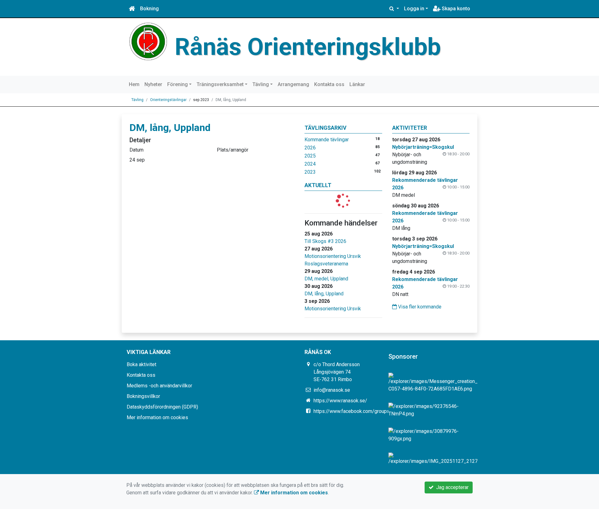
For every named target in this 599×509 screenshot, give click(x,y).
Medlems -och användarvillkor (159, 386)
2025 (310, 156)
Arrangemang (293, 84)
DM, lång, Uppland (323, 294)
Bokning (149, 9)
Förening (177, 84)
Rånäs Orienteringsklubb (308, 47)
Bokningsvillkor (143, 396)
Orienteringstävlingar (168, 100)
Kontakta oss (329, 84)
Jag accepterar (451, 487)
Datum (136, 150)
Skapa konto (455, 9)
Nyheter (153, 84)
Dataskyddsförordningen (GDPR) (162, 407)
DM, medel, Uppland (326, 279)
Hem (134, 84)
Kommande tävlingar (326, 140)
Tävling (260, 84)
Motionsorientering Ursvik (332, 256)
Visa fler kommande (419, 307)
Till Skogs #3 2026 (325, 241)
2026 (310, 148)
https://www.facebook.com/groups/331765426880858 (374, 411)
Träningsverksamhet (220, 84)
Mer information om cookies (157, 417)
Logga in (414, 9)
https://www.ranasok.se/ (340, 401)
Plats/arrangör (232, 150)
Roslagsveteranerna (326, 264)
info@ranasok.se (332, 390)
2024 (310, 164)
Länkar (357, 84)
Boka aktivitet (141, 364)
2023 (310, 172)
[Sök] (394, 8)
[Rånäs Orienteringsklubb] (148, 41)
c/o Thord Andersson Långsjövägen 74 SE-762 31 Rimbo (337, 371)
